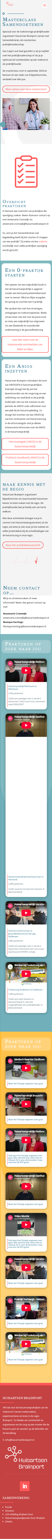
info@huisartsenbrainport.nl (19, 1439)
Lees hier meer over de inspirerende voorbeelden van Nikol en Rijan (25, 344)
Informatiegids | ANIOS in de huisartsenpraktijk (25, 444)
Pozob (8, 1507)
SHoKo (8, 1521)
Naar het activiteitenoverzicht (23, 545)
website (43, 241)
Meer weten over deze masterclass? (26, 89)
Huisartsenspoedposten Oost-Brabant (25, 1518)
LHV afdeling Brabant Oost (19, 1514)
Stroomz (9, 1510)
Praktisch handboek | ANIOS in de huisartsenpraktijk (25, 460)
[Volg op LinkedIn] (25, 1486)
